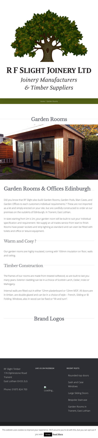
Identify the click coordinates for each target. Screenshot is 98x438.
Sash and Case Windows (75, 384)
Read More (58, 434)
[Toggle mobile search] (89, 94)
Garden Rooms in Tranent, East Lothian (79, 408)
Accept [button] (48, 434)
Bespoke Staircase (77, 399)
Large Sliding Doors (78, 393)
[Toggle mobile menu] (93, 94)
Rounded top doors (78, 375)
